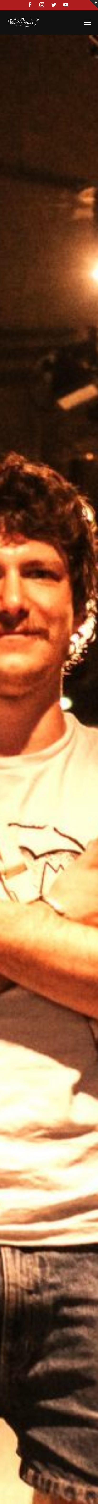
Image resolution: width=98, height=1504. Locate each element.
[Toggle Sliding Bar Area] (93, 4)
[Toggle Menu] (87, 23)
